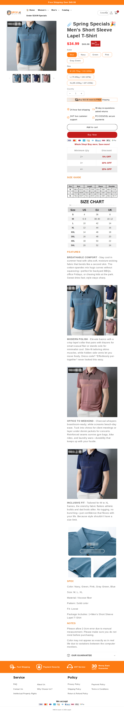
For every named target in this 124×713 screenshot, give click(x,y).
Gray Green (75, 61)
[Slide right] (53, 78)
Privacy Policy (74, 684)
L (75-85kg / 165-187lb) (80, 77)
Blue (72, 55)
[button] (43, 10)
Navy (83, 55)
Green (95, 55)
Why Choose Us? (44, 689)
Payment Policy (98, 684)
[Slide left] (9, 78)
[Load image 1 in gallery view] (17, 78)
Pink (107, 55)
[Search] (106, 13)
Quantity (70, 89)
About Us (41, 684)
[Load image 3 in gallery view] (36, 78)
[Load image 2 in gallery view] (26, 78)
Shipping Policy (74, 689)
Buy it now (92, 135)
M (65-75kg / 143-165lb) (81, 71)
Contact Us (18, 689)
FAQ (15, 684)
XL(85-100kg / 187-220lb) (81, 83)
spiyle (69, 709)
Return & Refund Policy (78, 693)
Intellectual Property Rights (25, 693)
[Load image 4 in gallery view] (46, 78)
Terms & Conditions (100, 689)
